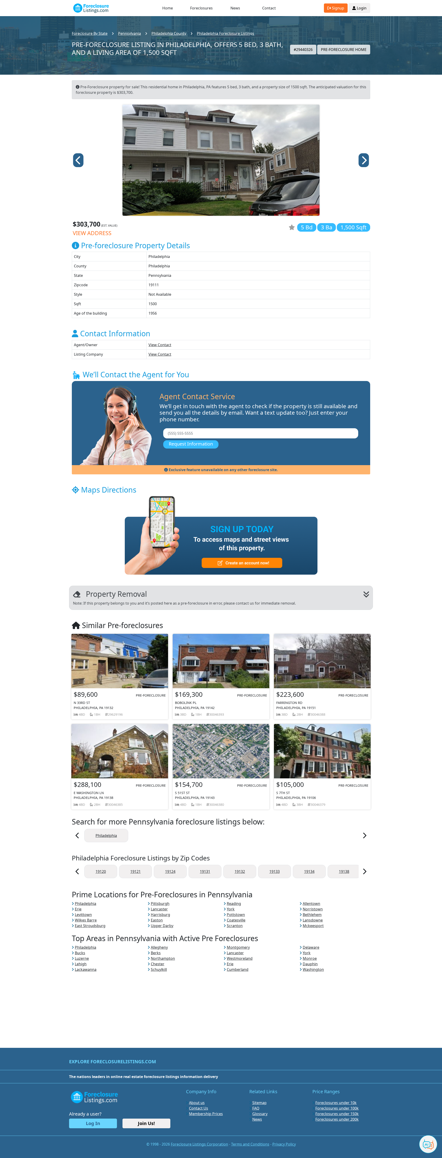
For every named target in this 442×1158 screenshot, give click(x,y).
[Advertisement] (221, 1004)
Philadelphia (106, 835)
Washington (313, 969)
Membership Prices (206, 1113)
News (235, 8)
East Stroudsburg (90, 925)
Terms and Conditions (250, 1144)
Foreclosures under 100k (337, 1108)
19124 (170, 871)
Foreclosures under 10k (336, 1102)
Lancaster (159, 909)
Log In (93, 1123)
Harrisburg (160, 914)
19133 (274, 871)
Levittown (83, 914)
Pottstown (236, 914)
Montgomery (238, 947)
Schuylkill (159, 969)
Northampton (163, 958)
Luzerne (82, 958)
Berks (156, 952)
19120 (101, 871)
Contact (269, 8)
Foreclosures (201, 8)
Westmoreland (240, 958)
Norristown (313, 909)
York (231, 909)
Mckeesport (313, 925)
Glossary (260, 1113)
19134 (309, 871)
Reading (234, 903)
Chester (157, 963)
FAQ (255, 1108)
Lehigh (81, 963)
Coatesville (236, 920)
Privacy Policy (284, 1144)
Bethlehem (312, 914)
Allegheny (159, 947)
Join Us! (146, 1123)
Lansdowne (313, 920)
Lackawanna (85, 969)
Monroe (310, 958)
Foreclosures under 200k (337, 1119)
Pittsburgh (160, 903)
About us (197, 1102)
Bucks (80, 952)
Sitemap (259, 1102)
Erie (78, 909)
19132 (240, 871)
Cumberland (237, 969)
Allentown (311, 903)
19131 (205, 871)
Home (167, 8)
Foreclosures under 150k (337, 1113)
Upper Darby (162, 925)
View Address (92, 233)
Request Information (191, 444)
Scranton (235, 925)
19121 (135, 871)
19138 (344, 871)
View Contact (159, 344)
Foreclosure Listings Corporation (199, 1144)
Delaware (311, 947)
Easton (157, 920)
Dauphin (310, 963)
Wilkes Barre (86, 920)
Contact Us (198, 1108)
